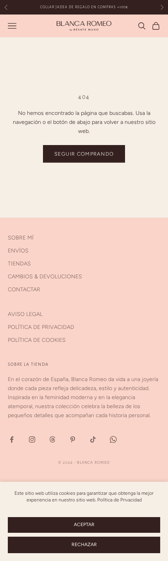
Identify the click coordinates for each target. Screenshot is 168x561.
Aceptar (84, 524)
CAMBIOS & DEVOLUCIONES (45, 276)
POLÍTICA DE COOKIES (37, 340)
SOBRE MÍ (21, 237)
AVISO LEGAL (25, 314)
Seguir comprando (84, 154)
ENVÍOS (18, 250)
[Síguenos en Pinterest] (73, 439)
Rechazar (84, 544)
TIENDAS (19, 263)
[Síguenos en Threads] (52, 439)
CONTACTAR (24, 289)
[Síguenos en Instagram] (32, 439)
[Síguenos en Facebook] (12, 439)
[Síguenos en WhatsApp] (113, 439)
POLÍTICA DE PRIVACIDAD (41, 327)
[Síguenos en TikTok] (93, 439)
